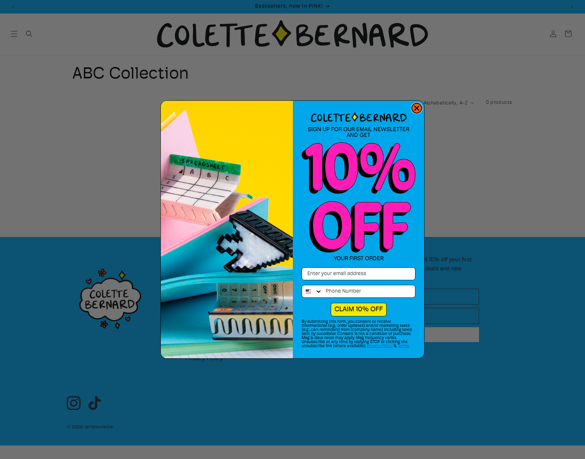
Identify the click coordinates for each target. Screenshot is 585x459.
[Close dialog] (417, 108)
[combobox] (312, 291)
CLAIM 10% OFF (358, 309)
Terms (403, 346)
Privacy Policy (380, 346)
